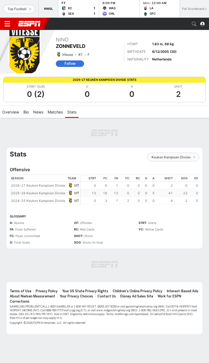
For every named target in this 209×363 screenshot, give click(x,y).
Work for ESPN (169, 296)
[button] (194, 24)
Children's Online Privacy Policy (137, 291)
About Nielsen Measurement (32, 296)
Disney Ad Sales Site (136, 296)
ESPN (29, 24)
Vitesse (67, 55)
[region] (140, 189)
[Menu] (7, 24)
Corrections (19, 301)
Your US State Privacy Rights (85, 291)
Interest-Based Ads (182, 291)
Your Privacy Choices (76, 296)
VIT (76, 185)
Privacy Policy (47, 291)
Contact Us (106, 296)
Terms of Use (20, 291)
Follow (70, 63)
